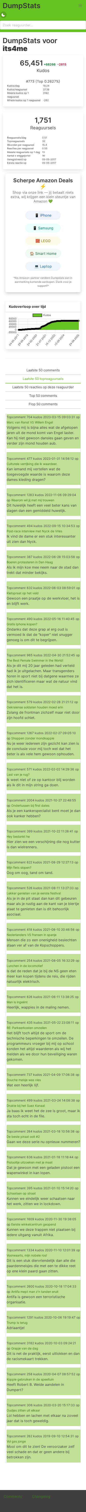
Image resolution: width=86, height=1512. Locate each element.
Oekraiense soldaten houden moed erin (35, 707)
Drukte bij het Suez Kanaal (26, 1105)
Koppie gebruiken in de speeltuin (30, 1379)
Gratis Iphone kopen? (22, 624)
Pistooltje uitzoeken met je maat (29, 1162)
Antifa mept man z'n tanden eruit (34, 1291)
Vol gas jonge (16, 1441)
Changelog (41, 1496)
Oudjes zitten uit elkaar (23, 1410)
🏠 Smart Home (43, 253)
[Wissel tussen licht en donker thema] (3, 14)
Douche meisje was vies (24, 1080)
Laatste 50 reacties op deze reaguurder (43, 387)
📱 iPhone (43, 215)
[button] (80, 5)
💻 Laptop (43, 266)
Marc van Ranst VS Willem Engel (30, 422)
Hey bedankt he (18, 836)
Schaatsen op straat (21, 1193)
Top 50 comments (43, 396)
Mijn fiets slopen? (19, 867)
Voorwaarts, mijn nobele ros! (27, 1255)
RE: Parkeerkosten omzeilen (27, 1028)
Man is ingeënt (17, 1002)
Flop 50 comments (43, 404)
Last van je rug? (18, 774)
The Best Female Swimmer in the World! (35, 660)
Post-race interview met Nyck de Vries (34, 531)
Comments (13, 1496)
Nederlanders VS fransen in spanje (31, 935)
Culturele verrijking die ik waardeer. (32, 464)
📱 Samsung (43, 228)
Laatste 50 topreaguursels (43, 379)
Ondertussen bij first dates (30, 805)
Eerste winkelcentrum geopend (33, 1224)
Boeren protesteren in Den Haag (30, 562)
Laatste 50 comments (43, 370)
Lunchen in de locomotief (25, 966)
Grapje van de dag (24, 1348)
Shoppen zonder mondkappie (32, 738)
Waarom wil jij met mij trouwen (32, 500)
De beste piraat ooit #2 (23, 1136)
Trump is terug (17, 1322)
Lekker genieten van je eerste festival (34, 893)
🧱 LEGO (43, 241)
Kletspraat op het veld (23, 593)
